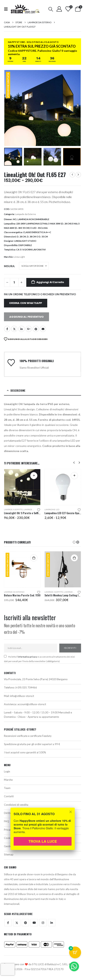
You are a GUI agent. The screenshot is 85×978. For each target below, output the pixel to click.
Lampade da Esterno (25, 214)
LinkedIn (21, 329)
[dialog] (42, 831)
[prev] (72, 174)
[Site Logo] (25, 9)
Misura (9, 266)
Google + (29, 329)
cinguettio (14, 329)
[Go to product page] (22, 487)
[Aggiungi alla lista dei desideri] (39, 509)
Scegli (33, 475)
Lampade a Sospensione (56, 509)
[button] (7, 9)
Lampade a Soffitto (13, 592)
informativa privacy (27, 656)
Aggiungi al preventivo (26, 317)
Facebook (7, 329)
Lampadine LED (11, 509)
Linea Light (19, 257)
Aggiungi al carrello (50, 282)
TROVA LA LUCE (42, 841)
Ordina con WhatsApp (25, 303)
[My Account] (59, 9)
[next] (78, 174)
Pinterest (36, 329)
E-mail (43, 329)
